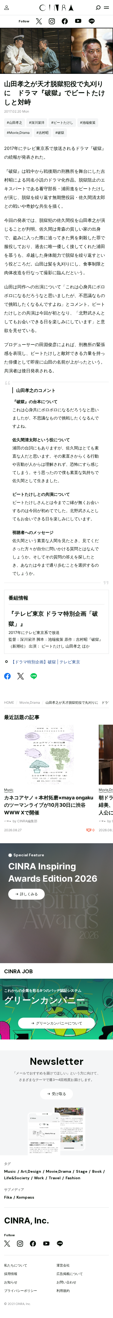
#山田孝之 (14, 122)
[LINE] (92, 21)
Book (97, 1171)
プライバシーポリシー (20, 1291)
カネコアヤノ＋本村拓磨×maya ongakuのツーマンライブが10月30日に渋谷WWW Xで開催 (48, 805)
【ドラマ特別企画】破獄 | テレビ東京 (45, 661)
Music (10, 1171)
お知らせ (10, 1282)
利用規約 (63, 1291)
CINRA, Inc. (26, 1220)
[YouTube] (78, 21)
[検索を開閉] (98, 8)
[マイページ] (6, 8)
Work (39, 1178)
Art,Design (31, 1171)
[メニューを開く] (106, 8)
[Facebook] (65, 21)
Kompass (25, 1197)
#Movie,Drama (18, 133)
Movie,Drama (29, 702)
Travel (55, 1178)
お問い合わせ (66, 1282)
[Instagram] (52, 21)
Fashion (73, 1178)
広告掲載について (69, 1274)
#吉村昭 (42, 133)
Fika (8, 1197)
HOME (9, 702)
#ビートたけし (62, 122)
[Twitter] (39, 21)
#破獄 (59, 133)
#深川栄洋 (36, 122)
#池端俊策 (87, 122)
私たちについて (15, 1265)
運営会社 (63, 1265)
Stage (81, 1171)
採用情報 (10, 1274)
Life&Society (16, 1178)
